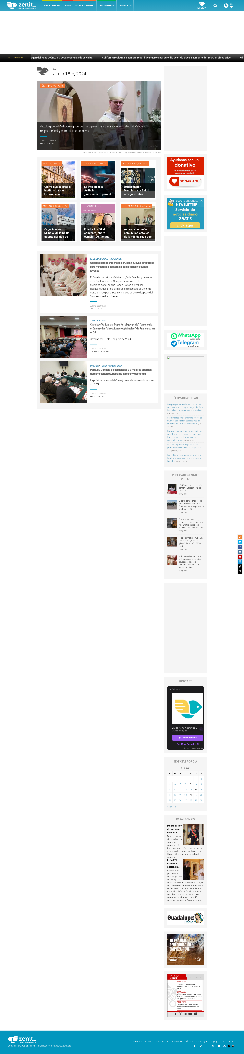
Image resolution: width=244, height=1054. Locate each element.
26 (180, 800)
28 (191, 800)
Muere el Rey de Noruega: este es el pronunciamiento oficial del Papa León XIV (184, 447)
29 (196, 800)
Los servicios (176, 1041)
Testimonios (89, 210)
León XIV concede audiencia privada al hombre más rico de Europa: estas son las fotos (184, 458)
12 (180, 790)
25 (175, 800)
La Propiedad (161, 1041)
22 (196, 795)
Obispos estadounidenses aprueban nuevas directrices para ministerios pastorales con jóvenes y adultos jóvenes (122, 266)
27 (185, 800)
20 (185, 795)
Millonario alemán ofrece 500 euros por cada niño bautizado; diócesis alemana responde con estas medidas (190, 562)
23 (201, 795)
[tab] (176, 977)
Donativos (125, 5)
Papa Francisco (111, 365)
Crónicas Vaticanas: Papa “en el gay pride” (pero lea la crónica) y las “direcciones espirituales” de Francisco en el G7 (122, 328)
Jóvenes (116, 258)
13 (185, 790)
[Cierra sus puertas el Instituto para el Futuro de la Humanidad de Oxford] (58, 179)
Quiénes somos (138, 1041)
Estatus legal (201, 1041)
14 (191, 790)
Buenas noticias (91, 206)
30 (201, 800)
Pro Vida (142, 163)
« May (169, 807)
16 (201, 790)
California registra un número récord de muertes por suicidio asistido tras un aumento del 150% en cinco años (91, 57)
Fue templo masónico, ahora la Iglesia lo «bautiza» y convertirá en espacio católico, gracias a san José (191, 523)
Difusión (189, 1041)
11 (175, 790)
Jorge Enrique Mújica (100, 351)
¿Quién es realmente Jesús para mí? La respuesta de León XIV (190, 488)
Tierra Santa (144, 206)
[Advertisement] (122, 32)
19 (180, 795)
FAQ (150, 1041)
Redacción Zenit (47, 143)
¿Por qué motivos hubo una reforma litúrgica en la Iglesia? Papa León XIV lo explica (191, 542)
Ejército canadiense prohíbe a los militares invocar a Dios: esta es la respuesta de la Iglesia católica (191, 505)
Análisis (47, 206)
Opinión (56, 163)
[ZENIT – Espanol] (24, 5)
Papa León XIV (52, 5)
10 (170, 790)
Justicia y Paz (90, 163)
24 (170, 800)
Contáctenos (227, 1041)
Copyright (214, 1041)
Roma (68, 5)
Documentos (107, 5)
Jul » (175, 807)
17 (170, 795)
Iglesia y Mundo (84, 5)
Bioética (47, 163)
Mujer (94, 365)
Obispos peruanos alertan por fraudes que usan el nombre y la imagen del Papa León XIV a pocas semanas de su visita (185, 407)
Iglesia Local (99, 258)
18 (175, 795)
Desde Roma (98, 320)
